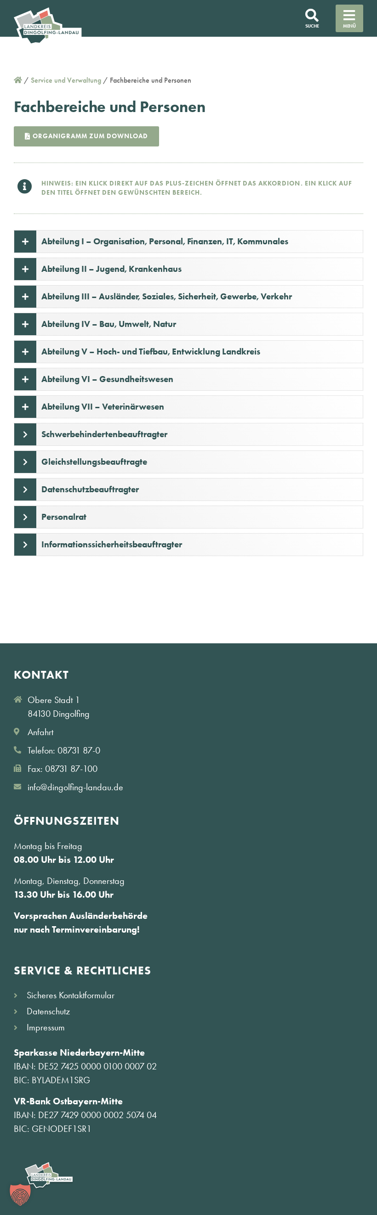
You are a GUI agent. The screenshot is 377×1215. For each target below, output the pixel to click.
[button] (20, 1195)
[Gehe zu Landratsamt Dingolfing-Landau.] (18, 80)
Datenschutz (48, 1011)
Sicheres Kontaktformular (70, 995)
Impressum (46, 1027)
